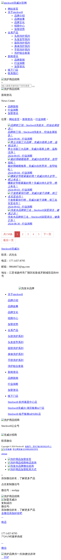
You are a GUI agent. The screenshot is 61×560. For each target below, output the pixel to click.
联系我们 (13, 73)
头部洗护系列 (22, 36)
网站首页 (13, 8)
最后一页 (8, 240)
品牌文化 (19, 22)
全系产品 (13, 32)
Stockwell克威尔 (10, 248)
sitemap (4, 454)
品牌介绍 (19, 15)
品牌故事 (19, 19)
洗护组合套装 (22, 53)
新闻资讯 (13, 56)
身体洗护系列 (22, 46)
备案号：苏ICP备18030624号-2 (38, 446)
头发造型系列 (22, 39)
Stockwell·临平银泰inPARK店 (24, 414)
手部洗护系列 (22, 49)
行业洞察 (19, 63)
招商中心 (19, 25)
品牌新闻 (19, 59)
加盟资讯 (19, 66)
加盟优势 (19, 29)
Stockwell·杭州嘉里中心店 (22, 402)
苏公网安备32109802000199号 (25, 449)
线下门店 (13, 70)
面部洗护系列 (22, 42)
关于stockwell (15, 12)
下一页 (47, 234)
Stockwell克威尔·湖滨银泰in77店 (26, 408)
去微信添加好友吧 (11, 513)
